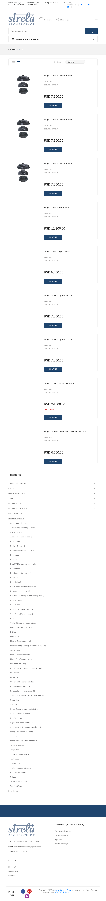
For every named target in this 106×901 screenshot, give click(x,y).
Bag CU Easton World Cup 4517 (59, 383)
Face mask (14, 636)
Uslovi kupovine (61, 835)
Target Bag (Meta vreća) (19, 754)
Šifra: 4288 (48, 257)
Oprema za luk (14, 503)
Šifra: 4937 (48, 301)
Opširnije (53, 105)
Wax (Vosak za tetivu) (18, 781)
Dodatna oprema (16, 519)
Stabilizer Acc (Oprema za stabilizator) (25, 727)
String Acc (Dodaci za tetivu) (21, 732)
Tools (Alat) (14, 759)
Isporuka (58, 839)
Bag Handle (15, 568)
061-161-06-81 (22, 852)
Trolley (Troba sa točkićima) (20, 768)
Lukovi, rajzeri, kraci (16, 493)
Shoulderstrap (16, 718)
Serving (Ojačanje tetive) (20, 713)
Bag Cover (14, 559)
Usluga (13, 777)
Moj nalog (68, 3)
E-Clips (13, 632)
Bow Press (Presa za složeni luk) (23, 587)
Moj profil (12, 867)
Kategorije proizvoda (27, 39)
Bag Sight (14, 578)
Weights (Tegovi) (17, 786)
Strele (10, 498)
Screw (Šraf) (15, 700)
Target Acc (14, 750)
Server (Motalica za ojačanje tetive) (24, 709)
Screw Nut (14, 704)
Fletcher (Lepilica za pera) (20, 641)
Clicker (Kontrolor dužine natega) (23, 623)
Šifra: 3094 (48, 389)
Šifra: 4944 (48, 345)
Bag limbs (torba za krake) (20, 573)
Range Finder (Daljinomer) (20, 686)
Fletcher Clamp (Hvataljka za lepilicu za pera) (28, 646)
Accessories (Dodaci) (18, 523)
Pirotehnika (13, 791)
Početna (12, 49)
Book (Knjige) (15, 582)
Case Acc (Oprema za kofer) (21, 609)
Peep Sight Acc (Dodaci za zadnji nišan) (26, 668)
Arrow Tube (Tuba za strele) (21, 537)
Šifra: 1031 (48, 81)
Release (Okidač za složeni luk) (22, 691)
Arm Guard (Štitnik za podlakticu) (23, 528)
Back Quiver (15, 541)
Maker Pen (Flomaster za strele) (23, 659)
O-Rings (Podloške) (18, 664)
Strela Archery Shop (62, 890)
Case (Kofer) (15, 605)
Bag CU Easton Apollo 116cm (58, 339)
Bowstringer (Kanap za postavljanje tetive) (27, 596)
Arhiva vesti (13, 871)
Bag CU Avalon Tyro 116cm (57, 251)
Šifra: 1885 (48, 169)
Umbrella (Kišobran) (18, 772)
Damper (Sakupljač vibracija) (21, 627)
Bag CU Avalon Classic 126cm (58, 163)
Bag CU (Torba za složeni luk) (23, 564)
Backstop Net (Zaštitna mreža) (22, 550)
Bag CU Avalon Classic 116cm (58, 119)
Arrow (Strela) (16, 532)
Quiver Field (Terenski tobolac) (22, 682)
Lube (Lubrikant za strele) (20, 655)
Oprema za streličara (17, 508)
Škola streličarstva (63, 831)
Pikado (11, 488)
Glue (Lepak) (15, 650)
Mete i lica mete (15, 513)
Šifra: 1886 (48, 125)
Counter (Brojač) (16, 600)
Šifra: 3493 (48, 437)
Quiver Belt (14, 677)
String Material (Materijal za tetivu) (23, 741)
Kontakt (11, 875)
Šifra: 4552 (48, 213)
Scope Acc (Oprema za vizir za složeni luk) (27, 695)
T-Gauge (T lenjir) (17, 745)
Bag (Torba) (15, 555)
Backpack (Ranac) (17, 546)
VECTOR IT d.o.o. (62, 892)
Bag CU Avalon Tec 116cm (56, 207)
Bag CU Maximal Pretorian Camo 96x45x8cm (65, 431)
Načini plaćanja (61, 843)
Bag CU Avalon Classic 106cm (58, 75)
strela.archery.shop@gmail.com (24, 4)
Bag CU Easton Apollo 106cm (58, 295)
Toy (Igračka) (15, 763)
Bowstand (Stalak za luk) (20, 591)
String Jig (13, 736)
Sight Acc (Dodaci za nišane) (21, 723)
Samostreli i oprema (17, 483)
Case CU (13, 618)
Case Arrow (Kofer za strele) (21, 614)
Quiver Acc (14, 673)
